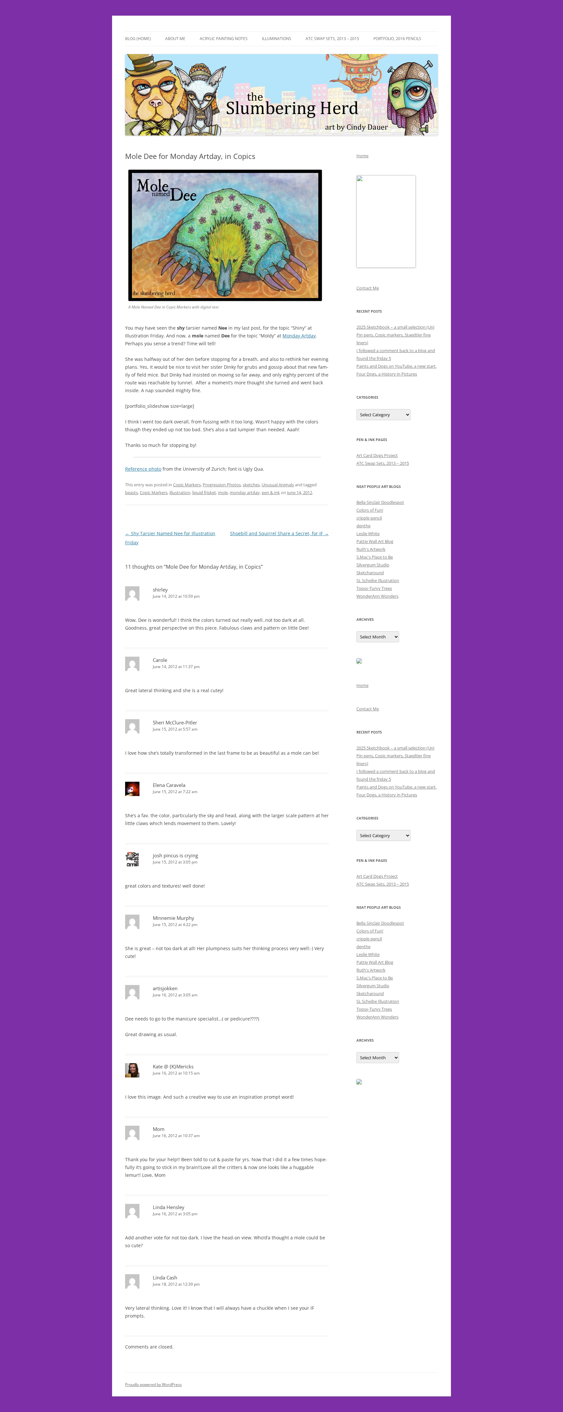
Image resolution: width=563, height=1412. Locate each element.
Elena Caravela (169, 785)
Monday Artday (299, 336)
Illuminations (276, 38)
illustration (179, 492)
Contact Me (367, 288)
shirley (160, 589)
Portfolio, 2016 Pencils (397, 38)
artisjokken (165, 988)
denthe (363, 526)
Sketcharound (370, 573)
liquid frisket (204, 492)
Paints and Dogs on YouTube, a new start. (396, 366)
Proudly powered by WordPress (153, 1384)
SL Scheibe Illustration (377, 580)
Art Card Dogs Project (377, 455)
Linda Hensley (168, 1207)
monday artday (245, 492)
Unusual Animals (278, 485)
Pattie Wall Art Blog (374, 541)
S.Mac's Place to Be (374, 557)
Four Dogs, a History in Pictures (386, 374)
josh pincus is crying (175, 855)
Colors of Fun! (369, 510)
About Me (175, 38)
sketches (251, 485)
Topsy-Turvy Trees (374, 588)
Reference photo (143, 469)
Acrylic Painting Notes (224, 38)
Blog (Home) (138, 38)
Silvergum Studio (372, 565)
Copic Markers (187, 485)
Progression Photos (222, 485)
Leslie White (368, 533)
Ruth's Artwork (370, 549)
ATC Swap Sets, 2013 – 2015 (332, 38)
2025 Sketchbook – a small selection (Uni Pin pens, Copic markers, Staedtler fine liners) (395, 335)
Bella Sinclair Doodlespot (380, 502)
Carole (160, 660)
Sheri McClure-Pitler (175, 722)
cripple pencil (369, 518)
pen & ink (271, 492)
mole (223, 492)
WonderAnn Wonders (377, 596)
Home (362, 156)
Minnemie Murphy (173, 918)
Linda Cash (165, 1277)
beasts (131, 492)
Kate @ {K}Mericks (173, 1066)
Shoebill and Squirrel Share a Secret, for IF (279, 533)
